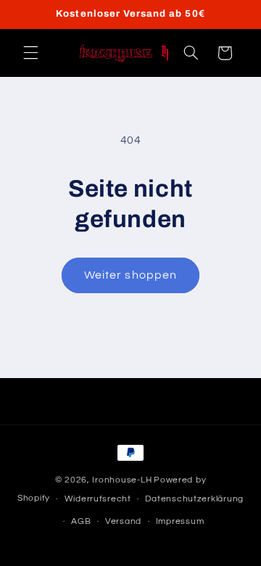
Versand (123, 521)
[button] (30, 53)
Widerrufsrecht (98, 499)
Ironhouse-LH (122, 480)
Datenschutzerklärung (194, 499)
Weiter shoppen (130, 275)
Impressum (180, 521)
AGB (81, 521)
